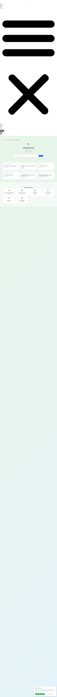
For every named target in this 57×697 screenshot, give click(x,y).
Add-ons (1, 4)
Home (1, 3)
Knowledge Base (10, 139)
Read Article (6, 167)
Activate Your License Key (8, 174)
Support (1, 8)
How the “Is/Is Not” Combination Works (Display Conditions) (28, 175)
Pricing (1, 5)
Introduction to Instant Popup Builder (10, 165)
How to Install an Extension (43, 165)
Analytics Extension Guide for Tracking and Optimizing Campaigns (45, 175)
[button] (28, 66)
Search (41, 155)
